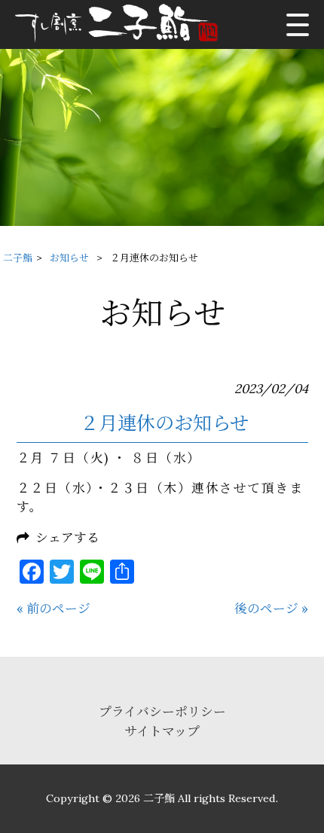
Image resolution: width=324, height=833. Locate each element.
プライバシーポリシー (162, 711)
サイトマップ (162, 731)
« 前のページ (53, 608)
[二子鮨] (121, 24)
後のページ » (271, 608)
